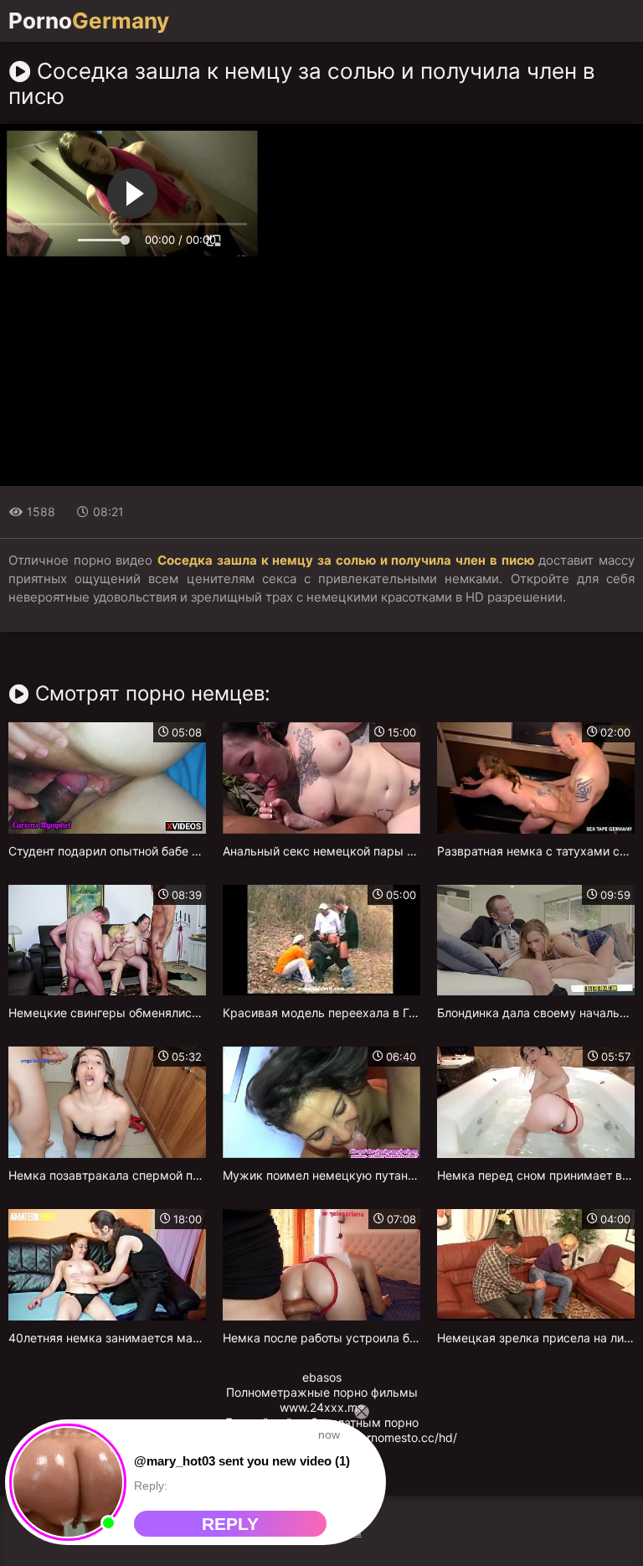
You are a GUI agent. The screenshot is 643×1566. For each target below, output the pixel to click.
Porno (88, 21)
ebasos (322, 1377)
